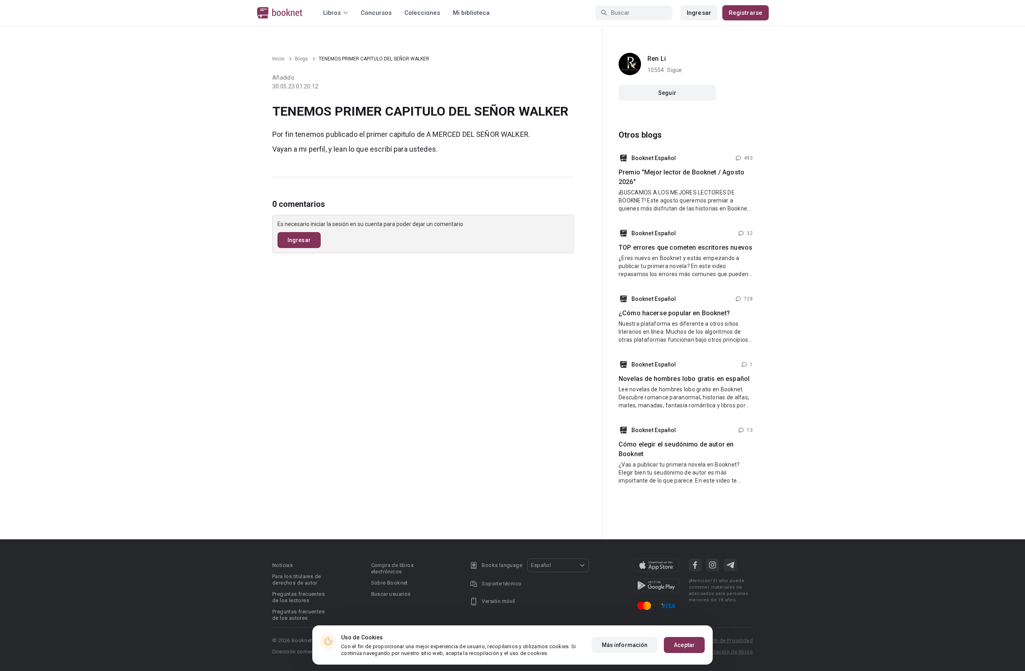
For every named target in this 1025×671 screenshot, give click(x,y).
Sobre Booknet (389, 583)
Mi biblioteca (471, 12)
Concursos (376, 12)
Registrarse (745, 12)
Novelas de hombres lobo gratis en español (684, 379)
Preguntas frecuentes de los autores (298, 615)
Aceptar (684, 645)
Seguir (667, 93)
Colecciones (422, 12)
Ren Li (656, 58)
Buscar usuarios (391, 594)
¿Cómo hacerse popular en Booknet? (674, 313)
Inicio (278, 59)
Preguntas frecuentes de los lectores (298, 597)
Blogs (301, 59)
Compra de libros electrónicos (392, 568)
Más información (625, 645)
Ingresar (699, 12)
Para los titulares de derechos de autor (296, 579)
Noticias (282, 565)
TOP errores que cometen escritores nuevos (685, 247)
